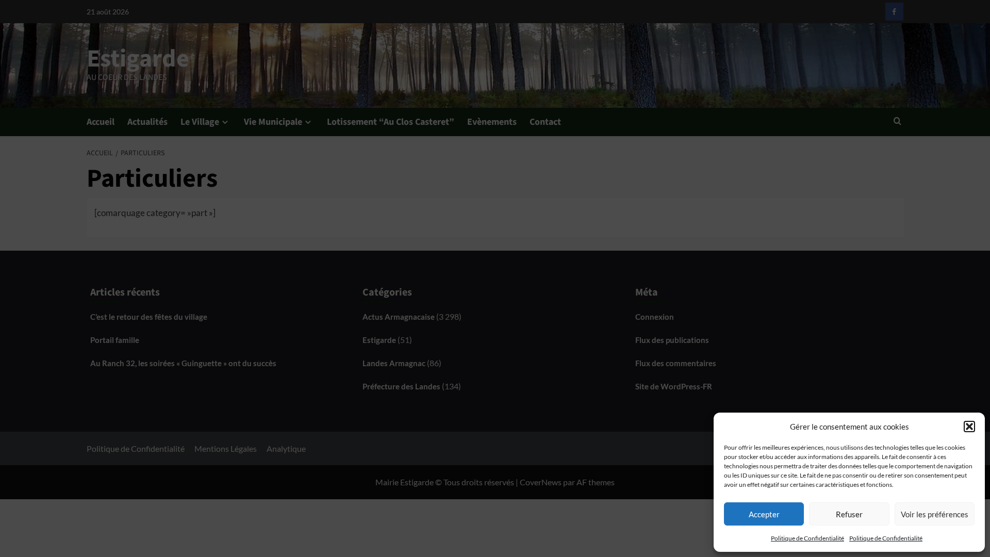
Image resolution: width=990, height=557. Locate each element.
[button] (969, 426)
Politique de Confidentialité (807, 538)
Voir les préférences (934, 514)
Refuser (849, 514)
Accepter (764, 514)
